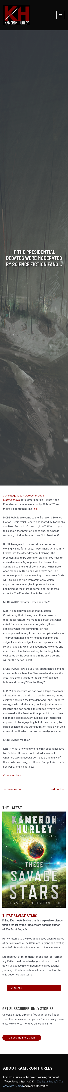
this (35, 508)
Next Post (57, 789)
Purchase (16, 987)
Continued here (12, 775)
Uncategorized (13, 495)
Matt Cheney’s (11, 499)
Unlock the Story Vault (22, 1037)
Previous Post (13, 789)
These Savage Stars (19, 915)
